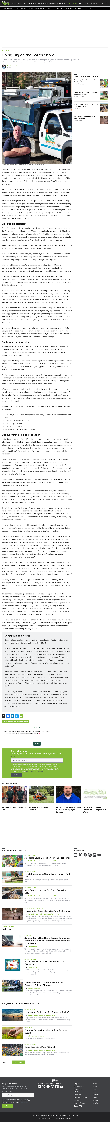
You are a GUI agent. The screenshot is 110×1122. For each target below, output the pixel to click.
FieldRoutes (32, 967)
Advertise (43, 1115)
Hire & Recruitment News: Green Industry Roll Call (86, 93)
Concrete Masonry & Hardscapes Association (43, 914)
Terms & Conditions (65, 1115)
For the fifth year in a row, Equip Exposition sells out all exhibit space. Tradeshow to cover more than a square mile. (46, 1054)
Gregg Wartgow (12, 65)
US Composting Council (36, 1036)
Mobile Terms (30, 771)
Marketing (28, 935)
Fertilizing (28, 1027)
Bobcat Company (34, 988)
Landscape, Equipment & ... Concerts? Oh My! (46, 1012)
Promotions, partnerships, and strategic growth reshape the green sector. (46, 881)
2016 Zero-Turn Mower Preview (38, 808)
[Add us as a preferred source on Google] (21, 716)
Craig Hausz (7, 929)
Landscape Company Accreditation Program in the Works (95, 809)
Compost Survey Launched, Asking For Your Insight (45, 1031)
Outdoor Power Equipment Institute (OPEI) (42, 861)
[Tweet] (17, 716)
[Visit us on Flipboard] (94, 855)
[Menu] (106, 3)
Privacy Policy (41, 771)
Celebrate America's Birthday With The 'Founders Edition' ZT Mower (43, 983)
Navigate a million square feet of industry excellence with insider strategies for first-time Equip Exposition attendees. (45, 864)
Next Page (19, 1062)
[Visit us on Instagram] (90, 855)
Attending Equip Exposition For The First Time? (85, 81)
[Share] (8, 716)
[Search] (102, 3)
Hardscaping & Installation (33, 908)
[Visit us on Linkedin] (75, 855)
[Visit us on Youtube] (99, 855)
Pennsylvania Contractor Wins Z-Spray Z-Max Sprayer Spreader (68, 809)
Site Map (75, 1115)
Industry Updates (8, 51)
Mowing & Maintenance (9, 805)
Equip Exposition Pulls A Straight (40, 1047)
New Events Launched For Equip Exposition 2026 (86, 105)
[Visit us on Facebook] (85, 855)
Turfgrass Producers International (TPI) (21, 1003)
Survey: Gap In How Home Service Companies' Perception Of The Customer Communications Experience (47, 941)
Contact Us (35, 1115)
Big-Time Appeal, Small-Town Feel (14, 808)
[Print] (3, 716)
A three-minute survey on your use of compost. (40, 1038)
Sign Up (16, 774)
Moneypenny (32, 946)
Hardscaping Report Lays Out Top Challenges (85, 117)
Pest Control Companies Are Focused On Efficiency (44, 963)
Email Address (16, 757)
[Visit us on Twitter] (80, 855)
